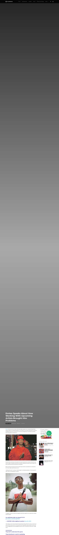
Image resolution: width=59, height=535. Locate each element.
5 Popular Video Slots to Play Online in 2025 (48, 455)
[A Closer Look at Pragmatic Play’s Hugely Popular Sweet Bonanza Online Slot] (41, 451)
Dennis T (19, 423)
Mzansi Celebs (8, 423)
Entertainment (46, 452)
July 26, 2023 (28, 521)
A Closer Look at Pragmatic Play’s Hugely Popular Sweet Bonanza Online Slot (48, 450)
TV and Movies (46, 445)
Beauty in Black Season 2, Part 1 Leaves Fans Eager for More (48, 444)
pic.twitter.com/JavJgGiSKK (13, 518)
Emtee (7, 429)
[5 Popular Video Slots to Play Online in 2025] (41, 457)
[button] (51, 2)
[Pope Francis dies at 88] (41, 463)
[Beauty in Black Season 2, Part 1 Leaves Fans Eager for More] (41, 445)
